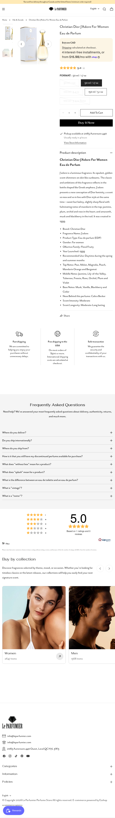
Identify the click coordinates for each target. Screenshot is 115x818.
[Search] (104, 9)
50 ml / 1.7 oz (91, 82)
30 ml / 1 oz (71, 83)
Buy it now (86, 122)
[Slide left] (21, 44)
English (93, 8)
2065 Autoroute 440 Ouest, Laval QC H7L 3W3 (33, 748)
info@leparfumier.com (19, 736)
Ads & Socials (18, 20)
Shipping (66, 47)
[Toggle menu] (3, 9)
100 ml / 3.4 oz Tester (75, 101)
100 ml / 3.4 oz (73, 92)
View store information (75, 142)
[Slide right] (48, 44)
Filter (7, 544)
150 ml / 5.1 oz (95, 91)
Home (4, 20)
